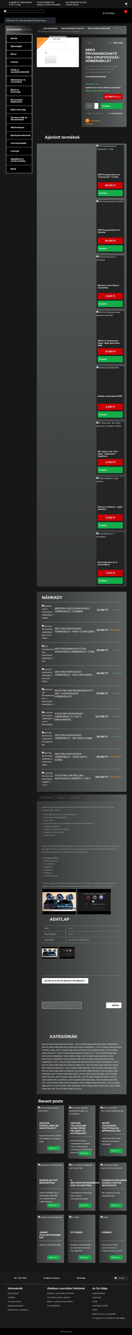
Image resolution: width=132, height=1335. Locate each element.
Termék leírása (45, 798)
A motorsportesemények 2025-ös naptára (86, 1183)
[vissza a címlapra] (38, 28)
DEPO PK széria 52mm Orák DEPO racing (58, 1044)
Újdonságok (16, 46)
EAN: (109, 113)
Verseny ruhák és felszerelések (19, 118)
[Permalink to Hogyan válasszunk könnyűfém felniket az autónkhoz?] (81, 1111)
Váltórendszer (17, 127)
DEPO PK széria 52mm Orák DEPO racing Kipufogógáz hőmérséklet (68, 1047)
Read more (53, 1148)
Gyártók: (110, 43)
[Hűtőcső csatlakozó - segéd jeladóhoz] (110, 491)
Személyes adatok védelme (59, 1297)
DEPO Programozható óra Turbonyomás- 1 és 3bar (109, 176)
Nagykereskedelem (16, 1306)
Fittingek (77, 1232)
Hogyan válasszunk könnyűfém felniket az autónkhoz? (79, 1128)
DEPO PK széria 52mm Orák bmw (77, 1068)
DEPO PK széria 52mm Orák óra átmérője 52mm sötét (64, 1065)
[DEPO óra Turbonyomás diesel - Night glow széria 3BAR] (110, 325)
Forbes (107, 1232)
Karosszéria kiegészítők (16, 100)
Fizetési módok (14, 1301)
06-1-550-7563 (20, 1278)
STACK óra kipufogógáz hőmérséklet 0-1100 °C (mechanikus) (69, 716)
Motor (14, 54)
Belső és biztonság (15, 91)
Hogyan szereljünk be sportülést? (49, 1125)
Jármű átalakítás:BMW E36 (50, 1235)
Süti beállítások (53, 1306)
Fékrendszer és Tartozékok (18, 81)
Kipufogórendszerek (21, 135)
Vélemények (75, 798)
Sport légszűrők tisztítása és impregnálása (111, 1127)
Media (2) (61, 798)
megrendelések (98, 1293)
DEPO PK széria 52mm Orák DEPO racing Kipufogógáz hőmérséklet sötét (89, 1062)
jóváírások (96, 1297)
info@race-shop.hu (52, 1278)
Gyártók (26, 29)
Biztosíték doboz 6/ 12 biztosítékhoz (107, 563)
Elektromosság (18, 109)
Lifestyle (15, 151)
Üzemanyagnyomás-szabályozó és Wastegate (114, 1183)
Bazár (13, 169)
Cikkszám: (89, 113)
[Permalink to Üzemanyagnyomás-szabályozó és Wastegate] (113, 1167)
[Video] (59, 901)
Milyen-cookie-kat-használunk (60, 1301)
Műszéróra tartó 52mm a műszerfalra (108, 286)
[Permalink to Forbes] (113, 1217)
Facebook (109, 4)
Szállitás (11, 1297)
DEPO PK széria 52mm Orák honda (64, 1074)
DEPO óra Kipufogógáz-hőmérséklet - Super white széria (71, 757)
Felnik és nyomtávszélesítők (20, 71)
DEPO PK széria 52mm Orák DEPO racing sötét (75, 1053)
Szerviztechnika (18, 143)
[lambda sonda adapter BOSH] (110, 380)
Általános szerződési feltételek (60, 1293)
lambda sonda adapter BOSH (110, 396)
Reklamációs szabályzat (18, 1310)
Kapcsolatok (13, 1293)
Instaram (114, 4)
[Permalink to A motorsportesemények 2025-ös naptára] (81, 1167)
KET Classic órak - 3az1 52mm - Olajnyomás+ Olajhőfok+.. (108, 454)
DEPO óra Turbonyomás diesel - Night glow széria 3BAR (109, 343)
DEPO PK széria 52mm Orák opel (68, 1077)
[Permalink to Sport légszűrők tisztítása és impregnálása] (113, 1110)
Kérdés (115, 1005)
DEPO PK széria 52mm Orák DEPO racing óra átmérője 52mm (80, 1050)
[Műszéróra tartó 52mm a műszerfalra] (110, 269)
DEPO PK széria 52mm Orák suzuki (95, 1077)
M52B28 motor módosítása (48, 1181)
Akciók (14, 38)
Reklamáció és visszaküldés (104, 1314)
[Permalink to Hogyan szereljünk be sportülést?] (50, 1110)
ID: (86, 43)
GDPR (94, 1310)
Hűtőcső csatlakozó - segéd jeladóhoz (110, 508)
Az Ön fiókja (108, 13)
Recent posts (50, 1101)
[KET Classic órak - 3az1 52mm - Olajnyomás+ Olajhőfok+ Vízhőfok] (110, 435)
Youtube (119, 4)
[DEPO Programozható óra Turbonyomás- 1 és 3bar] (110, 159)
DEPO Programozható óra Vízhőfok (109, 231)
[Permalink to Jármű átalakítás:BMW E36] (50, 1217)
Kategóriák (14, 29)
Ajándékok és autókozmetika (18, 160)
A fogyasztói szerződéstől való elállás (108, 1318)
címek (94, 1301)
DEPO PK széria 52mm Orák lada (69, 1089)
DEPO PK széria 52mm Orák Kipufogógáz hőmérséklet (96, 1044)
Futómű (14, 62)
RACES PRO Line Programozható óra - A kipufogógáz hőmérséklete (74, 693)
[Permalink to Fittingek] (81, 1217)
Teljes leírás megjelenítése (95, 76)
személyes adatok (100, 1306)
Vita (88, 798)
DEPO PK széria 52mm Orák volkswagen (58, 1071)
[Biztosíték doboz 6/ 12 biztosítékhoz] (110, 546)
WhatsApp (81, 1278)
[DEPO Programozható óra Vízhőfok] (110, 214)
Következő (70, 58)
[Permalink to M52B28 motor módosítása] (50, 1165)
